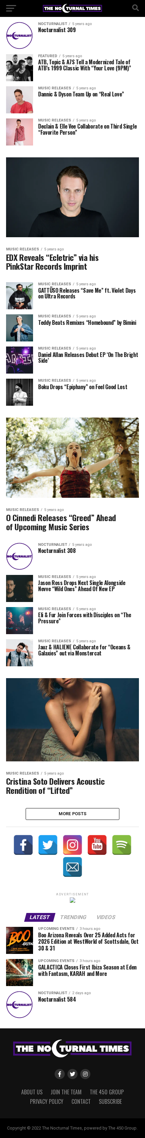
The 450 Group (107, 1092)
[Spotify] (122, 845)
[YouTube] (97, 845)
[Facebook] (23, 845)
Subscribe (110, 1101)
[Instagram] (72, 845)
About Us (31, 1092)
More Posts (73, 813)
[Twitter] (48, 845)
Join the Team (66, 1092)
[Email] (72, 867)
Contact (81, 1101)
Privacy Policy (46, 1101)
